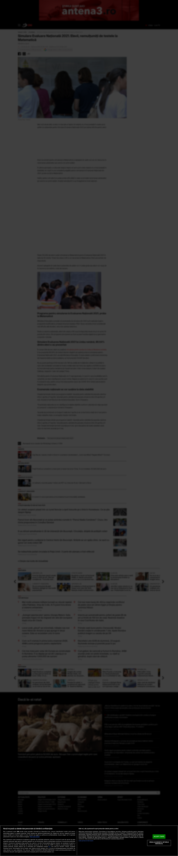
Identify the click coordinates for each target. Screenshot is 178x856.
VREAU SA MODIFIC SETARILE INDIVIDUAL (159, 843)
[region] (89, 840)
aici (50, 846)
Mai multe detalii (34, 836)
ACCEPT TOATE (159, 836)
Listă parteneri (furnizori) (86, 840)
